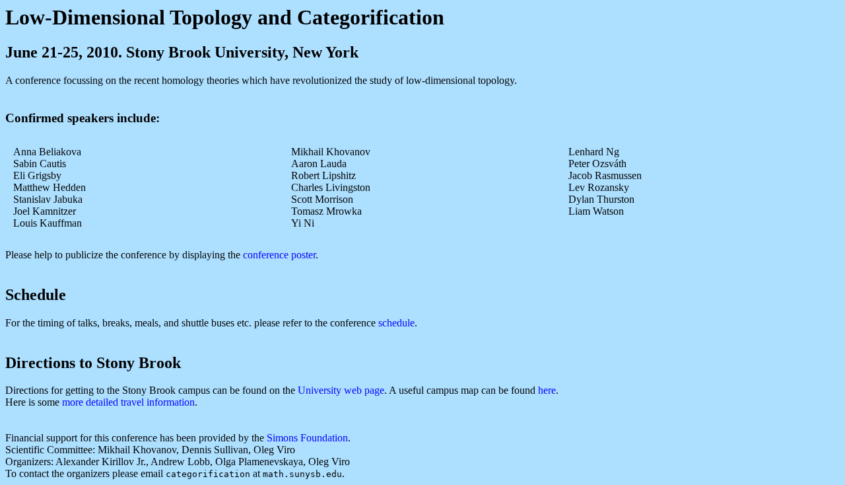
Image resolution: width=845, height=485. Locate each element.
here (547, 390)
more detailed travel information (128, 402)
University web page (341, 390)
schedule (396, 322)
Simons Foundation (307, 437)
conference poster (279, 254)
